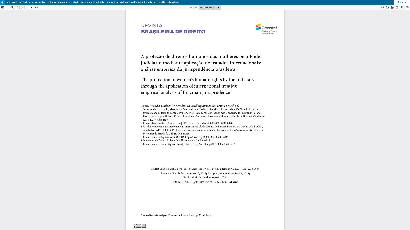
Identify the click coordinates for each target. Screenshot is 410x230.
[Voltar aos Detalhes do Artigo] (2, 2)
